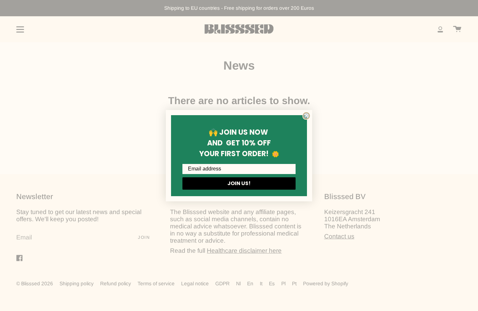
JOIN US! (239, 183)
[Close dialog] (306, 116)
